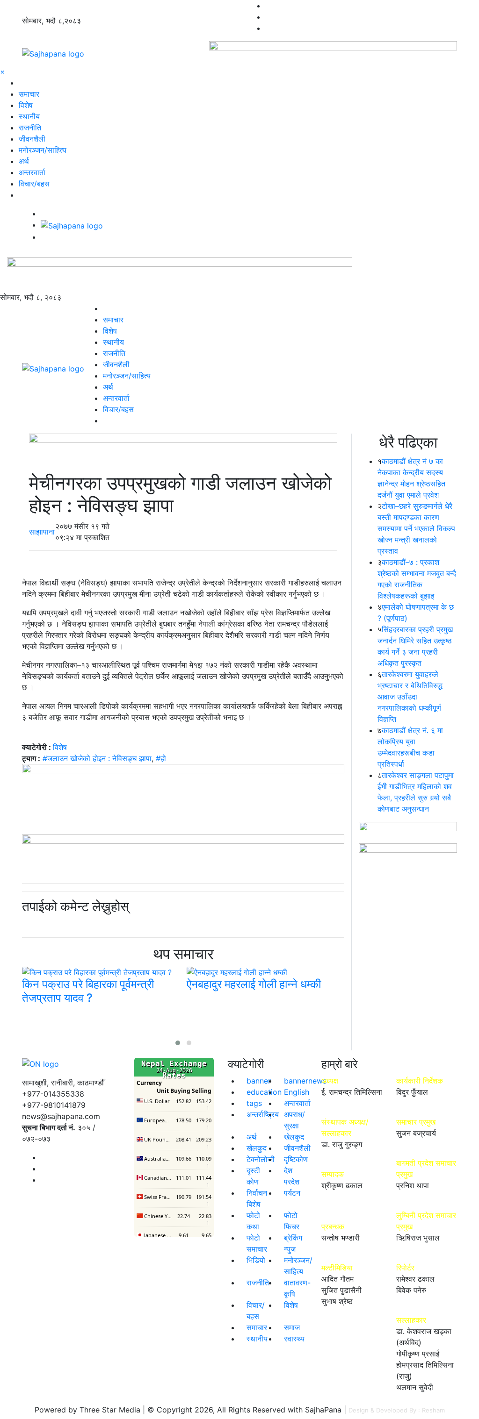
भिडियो (256, 1260)
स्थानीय (29, 116)
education (264, 1092)
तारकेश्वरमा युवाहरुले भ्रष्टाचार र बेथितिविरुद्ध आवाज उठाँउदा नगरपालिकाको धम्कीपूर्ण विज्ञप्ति (410, 697)
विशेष (26, 105)
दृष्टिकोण (296, 1159)
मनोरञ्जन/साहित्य (42, 150)
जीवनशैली (32, 138)
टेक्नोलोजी (261, 1159)
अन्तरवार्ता (32, 172)
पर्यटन (292, 1193)
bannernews (305, 1080)
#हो (161, 758)
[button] (177, 1043)
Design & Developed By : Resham (396, 1410)
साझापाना (42, 531)
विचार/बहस (34, 183)
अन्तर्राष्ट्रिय (263, 1114)
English (296, 1092)
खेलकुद (294, 1136)
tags (254, 1103)
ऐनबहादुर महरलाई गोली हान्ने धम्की (254, 984)
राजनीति (30, 127)
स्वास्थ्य (294, 1338)
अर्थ (24, 161)
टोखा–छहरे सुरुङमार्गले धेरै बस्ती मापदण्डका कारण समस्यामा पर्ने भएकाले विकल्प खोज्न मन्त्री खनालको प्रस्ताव (416, 528)
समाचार (29, 94)
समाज (292, 1327)
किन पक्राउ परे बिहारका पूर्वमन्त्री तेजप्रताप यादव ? (88, 991)
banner (259, 1080)
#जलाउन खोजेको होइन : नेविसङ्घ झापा (97, 758)
